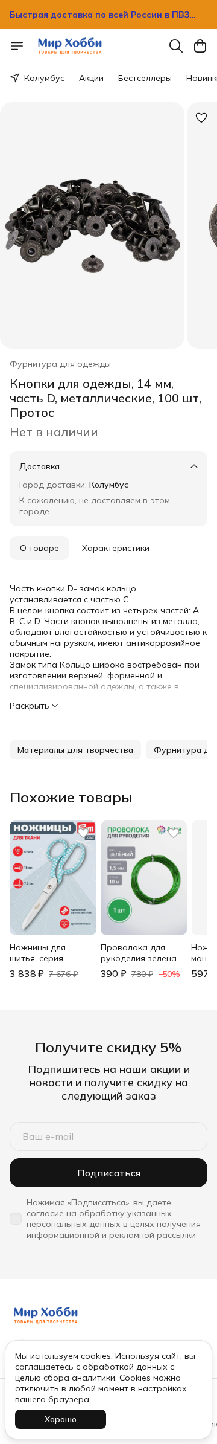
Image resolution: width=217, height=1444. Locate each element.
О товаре (39, 548)
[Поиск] (176, 46)
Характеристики (115, 548)
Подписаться (108, 1173)
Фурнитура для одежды (60, 363)
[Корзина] (200, 46)
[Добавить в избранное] (201, 118)
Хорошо (61, 1419)
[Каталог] (17, 46)
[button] (75, 749)
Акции (91, 78)
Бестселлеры (145, 78)
